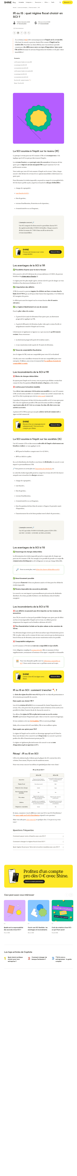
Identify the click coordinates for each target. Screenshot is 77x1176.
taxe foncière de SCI (22, 193)
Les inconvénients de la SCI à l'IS (21, 77)
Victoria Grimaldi (44, 23)
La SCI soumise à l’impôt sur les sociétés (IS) (23, 71)
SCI (4, 923)
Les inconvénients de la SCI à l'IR (21, 68)
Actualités (21, 2)
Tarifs (52, 2)
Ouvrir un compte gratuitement (34, 881)
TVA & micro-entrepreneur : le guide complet (64, 959)
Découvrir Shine (55, 252)
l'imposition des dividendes (43, 469)
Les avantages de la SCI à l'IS (20, 74)
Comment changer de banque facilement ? (39, 958)
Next (75, 918)
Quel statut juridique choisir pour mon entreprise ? (15, 959)
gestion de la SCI (37, 650)
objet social (41, 396)
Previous (1, 918)
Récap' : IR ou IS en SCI (19, 83)
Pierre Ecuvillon (22, 23)
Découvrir (67, 2)
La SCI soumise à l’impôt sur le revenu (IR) (23, 62)
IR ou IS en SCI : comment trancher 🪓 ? (22, 80)
